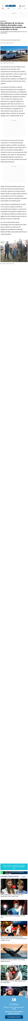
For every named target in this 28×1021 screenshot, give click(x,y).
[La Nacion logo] (10, 6)
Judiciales (3, 21)
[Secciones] (2, 6)
